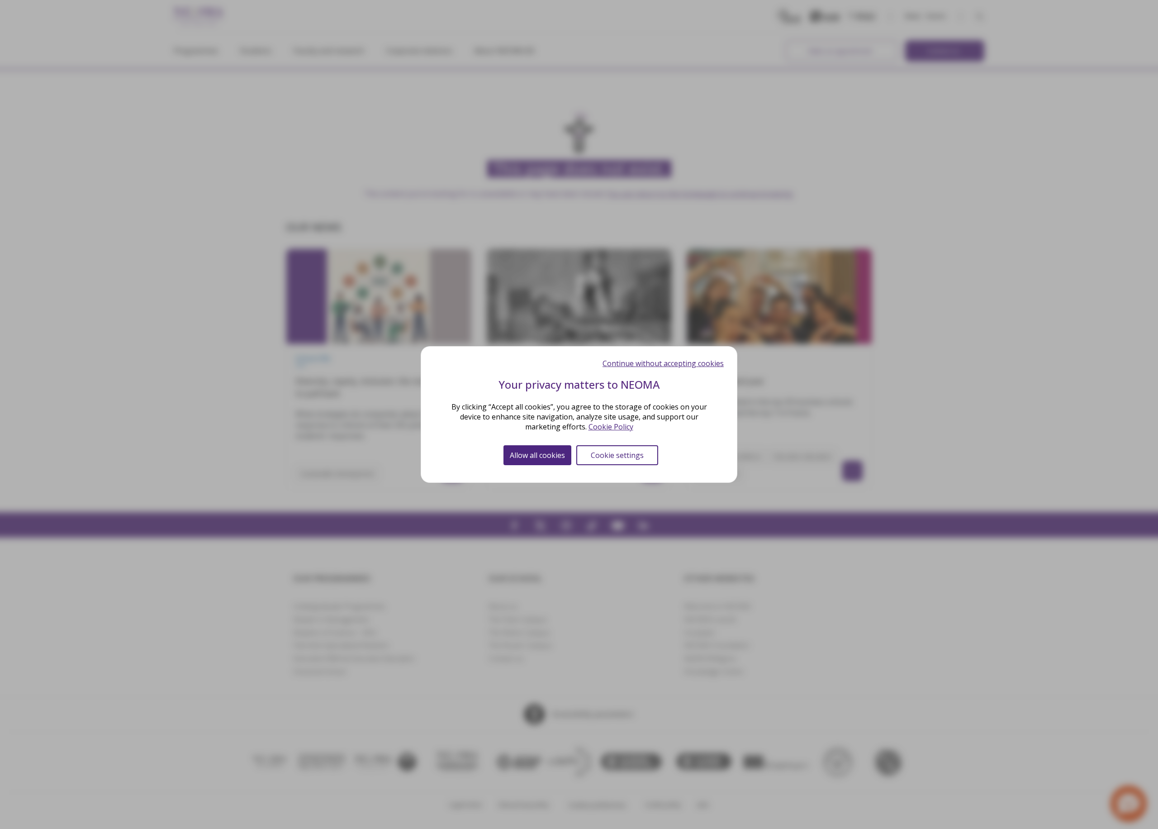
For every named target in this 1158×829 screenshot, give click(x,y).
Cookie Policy (610, 427)
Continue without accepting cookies (663, 363)
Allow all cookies (537, 455)
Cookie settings (617, 455)
